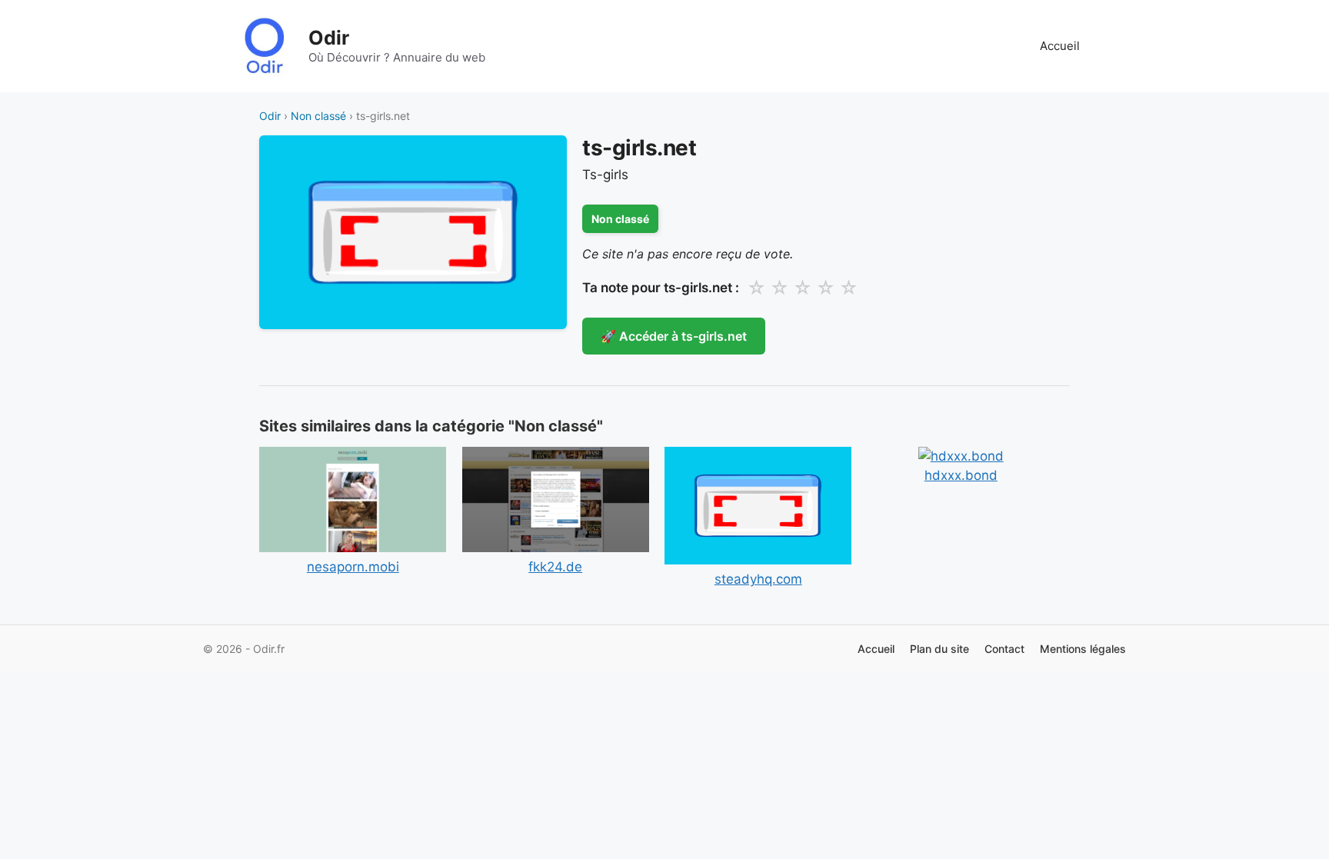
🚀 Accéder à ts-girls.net (674, 336)
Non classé (318, 115)
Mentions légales (1083, 648)
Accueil (1060, 45)
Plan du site (939, 648)
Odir (328, 37)
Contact (1004, 648)
